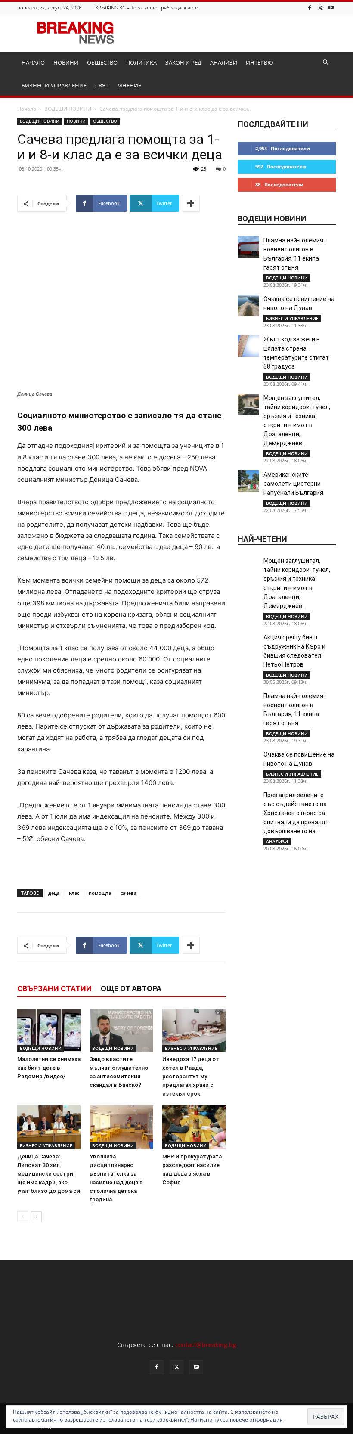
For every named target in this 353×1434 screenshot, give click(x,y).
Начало (26, 108)
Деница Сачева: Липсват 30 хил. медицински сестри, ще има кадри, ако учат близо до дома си (48, 1173)
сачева (128, 893)
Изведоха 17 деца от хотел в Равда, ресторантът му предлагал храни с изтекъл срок (190, 1076)
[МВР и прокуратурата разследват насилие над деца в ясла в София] (194, 1127)
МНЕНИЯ (129, 85)
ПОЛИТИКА (141, 62)
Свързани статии (54, 988)
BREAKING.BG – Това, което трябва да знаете (146, 7)
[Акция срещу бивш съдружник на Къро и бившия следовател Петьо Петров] (248, 644)
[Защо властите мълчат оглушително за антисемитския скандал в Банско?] (121, 1030)
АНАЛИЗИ (223, 62)
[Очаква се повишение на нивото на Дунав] (248, 305)
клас (74, 893)
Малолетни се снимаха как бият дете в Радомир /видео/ (49, 1068)
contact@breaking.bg (205, 1345)
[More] (191, 203)
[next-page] (36, 1216)
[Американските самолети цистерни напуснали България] (248, 481)
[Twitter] (320, 7)
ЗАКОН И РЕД (183, 62)
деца (53, 893)
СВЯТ (101, 85)
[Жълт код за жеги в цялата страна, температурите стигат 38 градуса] (248, 346)
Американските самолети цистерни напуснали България (293, 483)
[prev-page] (22, 1216)
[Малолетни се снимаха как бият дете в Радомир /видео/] (49, 1030)
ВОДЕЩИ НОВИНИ (67, 108)
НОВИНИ (65, 62)
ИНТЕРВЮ (259, 62)
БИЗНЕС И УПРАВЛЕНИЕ (54, 85)
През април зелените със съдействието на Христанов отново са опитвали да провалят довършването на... (295, 813)
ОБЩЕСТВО (102, 62)
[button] (325, 63)
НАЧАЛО (33, 62)
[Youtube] (331, 7)
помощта (100, 893)
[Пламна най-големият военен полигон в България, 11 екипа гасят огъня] (248, 247)
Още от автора (131, 988)
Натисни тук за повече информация (236, 1419)
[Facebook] (309, 7)
